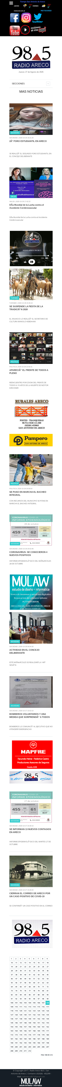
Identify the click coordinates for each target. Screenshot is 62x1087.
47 (16, 979)
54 (47, 979)
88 (39, 995)
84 (21, 995)
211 (25, 1051)
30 (21, 971)
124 (38, 1011)
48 (21, 979)
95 (30, 999)
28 (12, 971)
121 (25, 1011)
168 (34, 1031)
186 (34, 1039)
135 (47, 1015)
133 (38, 1015)
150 (34, 1023)
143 (43, 1019)
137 (16, 1019)
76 (25, 991)
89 (43, 995)
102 (20, 1003)
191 (16, 1043)
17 (43, 963)
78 (34, 991)
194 (29, 1043)
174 (20, 1035)
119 (16, 1011)
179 (43, 1035)
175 (25, 1035)
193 (25, 1043)
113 (29, 1007)
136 (12, 1019)
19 (12, 967)
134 (43, 1015)
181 (12, 1039)
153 (47, 1023)
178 (38, 1035)
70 (39, 987)
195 (34, 1043)
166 (25, 1031)
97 (39, 999)
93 (21, 999)
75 (21, 991)
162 (47, 1027)
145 (12, 1023)
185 (29, 1039)
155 (16, 1027)
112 (25, 1007)
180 (47, 1035)
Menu (11, 3)
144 (47, 1019)
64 (12, 987)
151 (38, 1023)
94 (25, 999)
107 (43, 1003)
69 (34, 987)
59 (30, 983)
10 (12, 963)
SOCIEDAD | (13, 138)
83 (16, 995)
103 (25, 1003)
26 (43, 967)
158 (29, 1027)
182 (16, 1039)
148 (25, 1023)
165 (20, 1031)
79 (39, 991)
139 (25, 1019)
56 (16, 983)
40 (25, 975)
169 (38, 1031)
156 (20, 1027)
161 (43, 1027)
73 (12, 991)
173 (16, 1035)
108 (47, 1003)
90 (47, 995)
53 (43, 979)
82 (12, 995)
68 (30, 987)
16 (39, 963)
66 (21, 987)
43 (39, 975)
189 (47, 1039)
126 (47, 1011)
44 (43, 975)
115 (38, 1007)
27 (47, 967)
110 (16, 1007)
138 (20, 1019)
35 (43, 971)
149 (29, 1023)
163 (12, 1031)
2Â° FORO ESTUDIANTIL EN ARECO (28, 141)
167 (29, 1031)
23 (30, 967)
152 (43, 1023)
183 (20, 1039)
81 (47, 991)
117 (47, 1007)
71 (43, 987)
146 (16, 1023)
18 (47, 963)
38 (16, 975)
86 (30, 995)
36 (47, 971)
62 (43, 983)
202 (25, 1047)
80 (43, 991)
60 (34, 983)
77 (30, 991)
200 (16, 1047)
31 (25, 971)
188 (43, 1039)
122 (29, 1011)
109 (12, 1007)
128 (16, 1015)
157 (25, 1027)
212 (29, 1051)
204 (34, 1047)
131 (29, 1015)
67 (25, 987)
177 (34, 1035)
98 (43, 999)
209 (16, 1051)
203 (29, 1047)
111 (20, 1007)
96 (34, 999)
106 (38, 1003)
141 (34, 1019)
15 (34, 963)
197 (43, 1043)
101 (16, 1003)
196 (38, 1043)
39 (21, 975)
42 (34, 975)
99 (47, 999)
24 (34, 967)
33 (34, 971)
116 (43, 1007)
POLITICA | (13, 367)
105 (34, 1003)
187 (38, 1039)
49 (25, 979)
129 (20, 1015)
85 (25, 995)
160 (38, 1027)
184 (25, 1039)
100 (12, 1003)
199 (12, 1047)
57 (21, 983)
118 (12, 1011)
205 (38, 1047)
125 (43, 1011)
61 (39, 983)
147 (20, 1023)
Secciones (18, 83)
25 (39, 967)
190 (12, 1043)
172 (12, 1035)
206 (43, 1047)
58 (25, 983)
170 (43, 1031)
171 (47, 1031)
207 (47, 1047)
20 (16, 967)
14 (30, 963)
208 (12, 1051)
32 (30, 971)
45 (47, 975)
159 (34, 1027)
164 (16, 1031)
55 (12, 983)
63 (47, 983)
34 (39, 971)
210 (20, 1051)
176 (29, 1035)
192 (20, 1043)
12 (21, 963)
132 (34, 1015)
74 (16, 991)
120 (20, 1011)
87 (34, 995)
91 (12, 999)
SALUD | (12, 201)
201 (20, 1047)
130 (25, 1015)
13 (25, 963)
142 (38, 1019)
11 (16, 963)
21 (21, 967)
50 (30, 979)
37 (12, 975)
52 (39, 979)
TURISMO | (13, 303)
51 (34, 979)
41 (30, 975)
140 (29, 1019)
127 (12, 1015)
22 (25, 967)
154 (12, 1027)
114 (34, 1007)
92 (16, 999)
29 (16, 971)
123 (34, 1011)
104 (29, 1003)
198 (47, 1043)
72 (47, 987)
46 (12, 979)
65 (16, 987)
